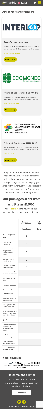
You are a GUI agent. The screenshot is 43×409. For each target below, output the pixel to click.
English (24, 3)
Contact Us (21, 392)
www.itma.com (9, 154)
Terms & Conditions (27, 406)
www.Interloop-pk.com (12, 53)
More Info (9, 59)
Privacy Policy (14, 406)
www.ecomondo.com (11, 103)
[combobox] (25, 3)
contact (14, 208)
